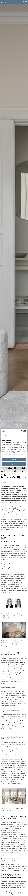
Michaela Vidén (8, 558)
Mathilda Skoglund (22, 588)
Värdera (19, 2)
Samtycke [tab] (5, 435)
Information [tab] (14, 435)
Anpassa (13, 464)
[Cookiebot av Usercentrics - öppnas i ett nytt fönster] (20, 431)
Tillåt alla (14, 459)
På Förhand (20, 822)
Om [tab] (23, 435)
